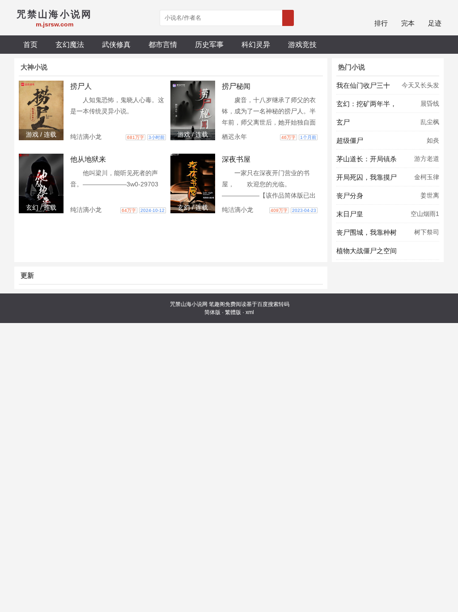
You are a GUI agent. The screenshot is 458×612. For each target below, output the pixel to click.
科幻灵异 (256, 44)
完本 (408, 23)
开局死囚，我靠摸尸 (366, 177)
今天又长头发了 (420, 88)
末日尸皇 (349, 214)
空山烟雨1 (425, 213)
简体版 (212, 312)
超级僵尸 (349, 140)
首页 (30, 44)
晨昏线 (429, 103)
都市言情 (162, 44)
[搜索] (288, 18)
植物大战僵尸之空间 (366, 250)
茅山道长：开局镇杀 (366, 159)
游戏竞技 (302, 44)
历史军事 (209, 44)
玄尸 (343, 122)
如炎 (433, 140)
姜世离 (429, 195)
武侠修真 (116, 44)
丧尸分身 (349, 195)
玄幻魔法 (69, 44)
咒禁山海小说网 (189, 304)
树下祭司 (426, 232)
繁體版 (233, 312)
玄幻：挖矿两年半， (366, 104)
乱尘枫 (429, 121)
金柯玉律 (426, 177)
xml (250, 312)
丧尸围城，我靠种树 (366, 232)
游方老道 (426, 158)
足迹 (434, 23)
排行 (381, 23)
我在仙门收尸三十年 (363, 88)
